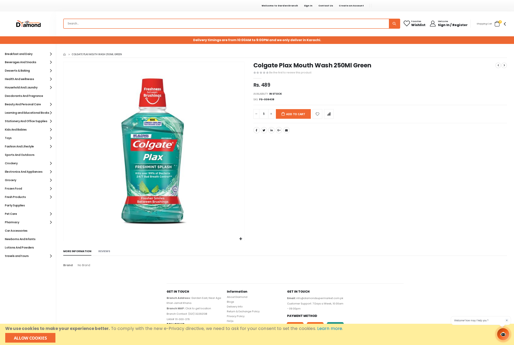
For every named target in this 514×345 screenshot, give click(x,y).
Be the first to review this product (290, 72)
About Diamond (237, 297)
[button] (240, 239)
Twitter (264, 130)
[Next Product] (504, 65)
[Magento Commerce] (28, 23)
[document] (257, 334)
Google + (279, 130)
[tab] (77, 252)
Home (64, 54)
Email (286, 130)
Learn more (329, 328)
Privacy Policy (236, 316)
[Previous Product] (498, 65)
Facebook (256, 130)
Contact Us (325, 5)
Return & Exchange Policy (243, 311)
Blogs (230, 302)
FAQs (230, 321)
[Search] (394, 23)
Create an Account (351, 5)
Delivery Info (235, 306)
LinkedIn (271, 130)
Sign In (308, 5)
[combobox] (232, 23)
